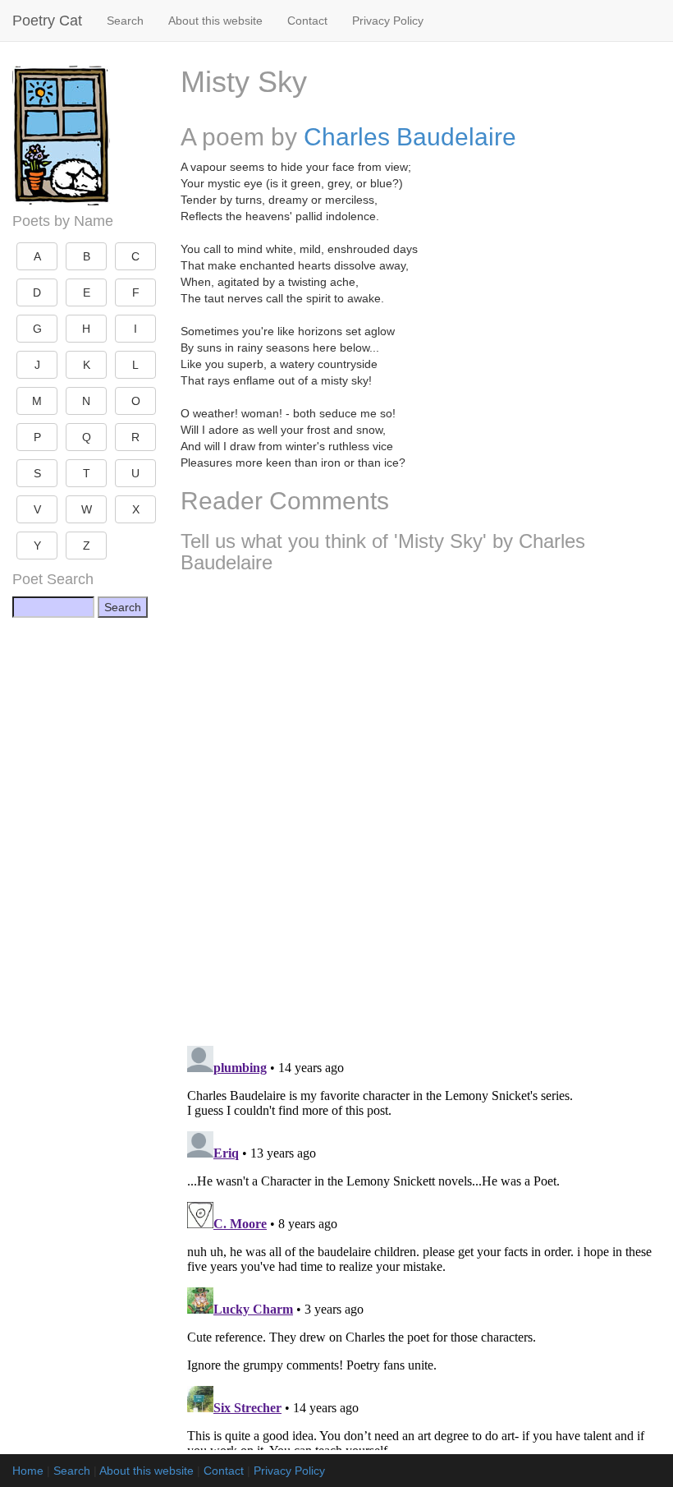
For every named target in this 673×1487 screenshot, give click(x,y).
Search (125, 20)
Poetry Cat (47, 20)
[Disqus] (421, 803)
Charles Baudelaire (410, 136)
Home (27, 1470)
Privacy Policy (387, 20)
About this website (215, 20)
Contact (307, 20)
